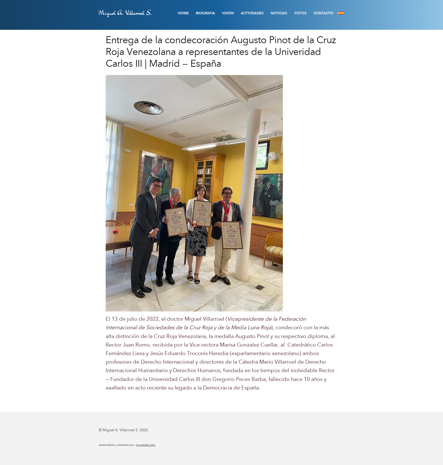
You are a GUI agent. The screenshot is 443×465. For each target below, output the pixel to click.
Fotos (300, 13)
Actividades (252, 13)
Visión (228, 13)
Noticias (279, 13)
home (183, 13)
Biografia (205, 13)
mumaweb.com (146, 445)
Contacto (323, 13)
